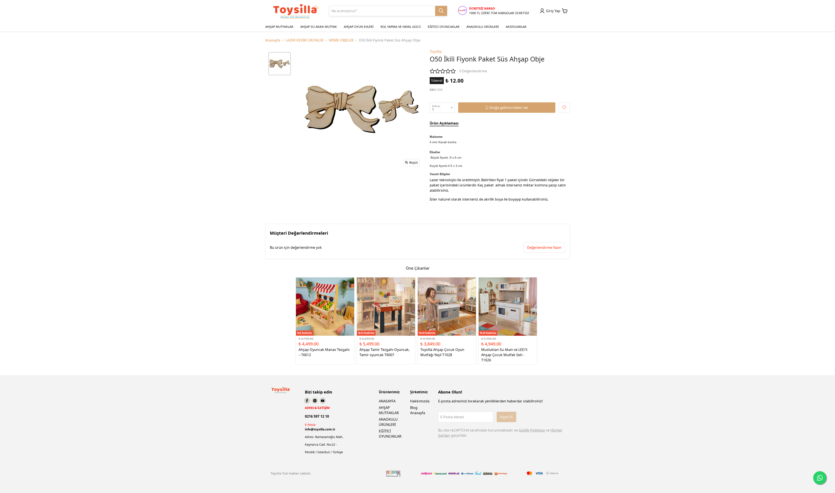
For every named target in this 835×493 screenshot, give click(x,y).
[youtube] (323, 401)
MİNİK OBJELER (341, 40)
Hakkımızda (419, 401)
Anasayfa (272, 40)
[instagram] (315, 401)
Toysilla (436, 51)
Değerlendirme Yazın (544, 247)
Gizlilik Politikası (532, 430)
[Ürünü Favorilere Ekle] (564, 107)
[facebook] (307, 401)
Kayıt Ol (506, 417)
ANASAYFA (387, 401)
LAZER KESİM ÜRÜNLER (305, 40)
